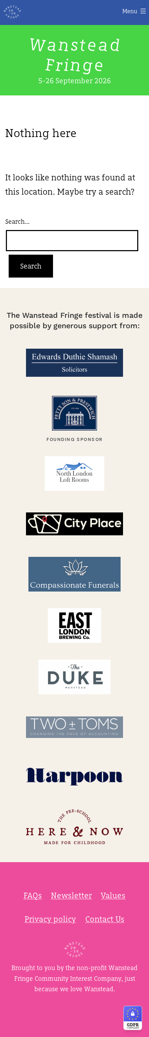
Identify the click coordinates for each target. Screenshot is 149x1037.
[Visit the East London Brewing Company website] (74, 625)
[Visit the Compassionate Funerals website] (74, 574)
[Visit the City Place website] (74, 524)
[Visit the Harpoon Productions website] (74, 776)
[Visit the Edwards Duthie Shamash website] (74, 363)
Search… (17, 221)
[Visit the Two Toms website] (74, 727)
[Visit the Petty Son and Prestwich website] (74, 413)
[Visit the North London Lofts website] (74, 473)
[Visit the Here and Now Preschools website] (74, 827)
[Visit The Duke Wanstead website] (74, 677)
